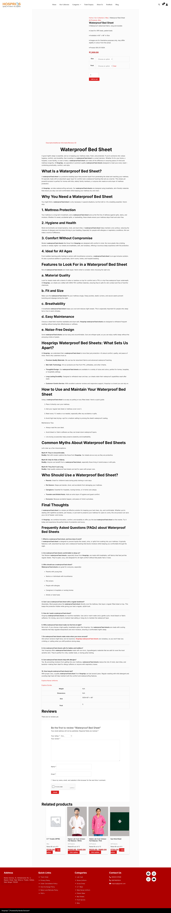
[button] (42, 22)
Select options (74, 701)
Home (54, 9)
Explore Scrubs (47, 649)
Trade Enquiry (89, 9)
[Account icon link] (167, 9)
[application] (80, 9)
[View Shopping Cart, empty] (163, 9)
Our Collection (64, 9)
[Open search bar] (159, 9)
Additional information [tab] (61, 107)
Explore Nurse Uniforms (50, 645)
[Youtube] (154, 728)
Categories (75, 9)
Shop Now (110, 2)
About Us (100, 9)
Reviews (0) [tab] (72, 107)
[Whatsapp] (148, 728)
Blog (117, 9)
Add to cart (94, 83)
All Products (93, 24)
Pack (92, 70)
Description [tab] (50, 107)
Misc (107, 22)
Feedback (109, 9)
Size (92, 63)
